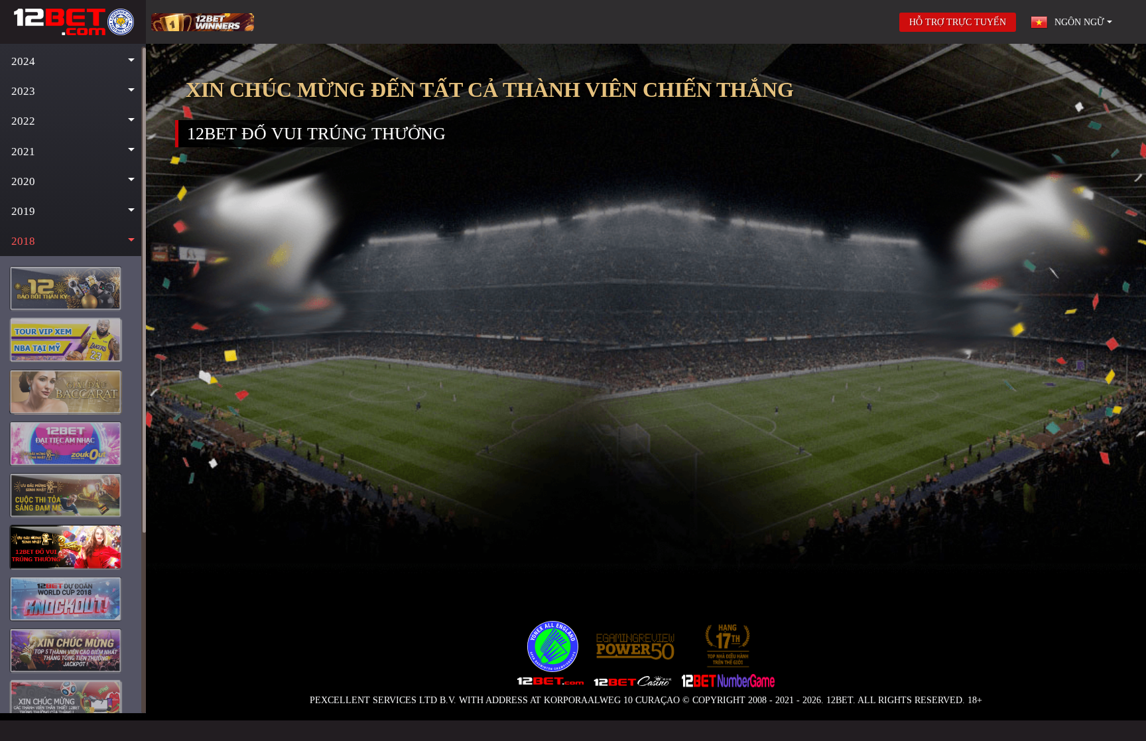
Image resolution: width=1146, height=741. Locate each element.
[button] (73, 61)
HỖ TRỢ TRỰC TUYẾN (957, 22)
